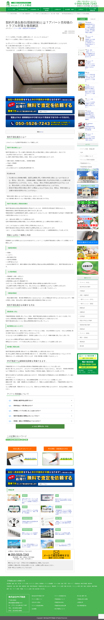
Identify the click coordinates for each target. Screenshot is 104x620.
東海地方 (82, 341)
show (41, 131)
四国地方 (82, 329)
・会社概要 (33, 608)
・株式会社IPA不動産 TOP (37, 595)
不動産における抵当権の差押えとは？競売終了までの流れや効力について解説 (90, 43)
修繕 (13, 583)
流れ (16, 583)
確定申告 (90, 583)
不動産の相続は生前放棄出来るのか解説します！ (30, 522)
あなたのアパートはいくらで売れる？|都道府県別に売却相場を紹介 (63, 500)
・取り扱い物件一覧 (81, 595)
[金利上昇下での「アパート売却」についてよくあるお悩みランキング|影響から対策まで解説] (14, 497)
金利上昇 (25, 495)
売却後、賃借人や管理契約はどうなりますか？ (27, 421)
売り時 (19, 583)
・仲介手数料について (59, 608)
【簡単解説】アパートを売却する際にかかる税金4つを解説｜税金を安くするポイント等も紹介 (63, 512)
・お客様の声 (79, 602)
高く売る (42, 589)
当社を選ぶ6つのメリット (22, 449)
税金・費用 (58, 506)
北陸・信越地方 (84, 295)
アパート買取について (89, 99)
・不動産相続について (59, 599)
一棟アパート (70, 583)
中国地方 (82, 291)
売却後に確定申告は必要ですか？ (23, 400)
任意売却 (89, 586)
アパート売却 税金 (58, 583)
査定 (23, 439)
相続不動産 (94, 586)
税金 (85, 586)
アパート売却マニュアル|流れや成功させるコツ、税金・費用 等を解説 (30, 511)
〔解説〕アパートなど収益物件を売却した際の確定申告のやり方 (63, 523)
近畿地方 (82, 312)
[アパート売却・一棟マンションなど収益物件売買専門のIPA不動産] (19, 4)
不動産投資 (77, 583)
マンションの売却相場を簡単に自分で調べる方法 (90, 138)
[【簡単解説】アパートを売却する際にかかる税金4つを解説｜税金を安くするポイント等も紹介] (47, 509)
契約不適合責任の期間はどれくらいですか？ (27, 416)
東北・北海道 (84, 337)
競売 (17, 586)
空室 (33, 589)
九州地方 (82, 316)
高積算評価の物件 (85, 325)
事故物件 (54, 586)
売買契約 (41, 583)
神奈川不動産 (84, 583)
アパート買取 (16, 589)
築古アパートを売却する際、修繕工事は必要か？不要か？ (63, 533)
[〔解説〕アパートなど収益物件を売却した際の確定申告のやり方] (47, 521)
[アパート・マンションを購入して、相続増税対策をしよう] (47, 544)
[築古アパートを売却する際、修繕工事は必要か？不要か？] (47, 533)
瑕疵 (26, 439)
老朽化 (37, 583)
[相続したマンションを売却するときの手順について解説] (14, 532)
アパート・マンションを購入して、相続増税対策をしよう (63, 545)
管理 (65, 583)
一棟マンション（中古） (87, 299)
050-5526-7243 (19, 554)
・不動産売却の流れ (58, 602)
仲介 (11, 589)
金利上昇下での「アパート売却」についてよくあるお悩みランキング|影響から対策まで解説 (30, 501)
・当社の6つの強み (35, 602)
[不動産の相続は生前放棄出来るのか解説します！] (14, 521)
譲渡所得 (24, 586)
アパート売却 (9, 439)
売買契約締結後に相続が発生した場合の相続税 (90, 128)
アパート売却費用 (49, 583)
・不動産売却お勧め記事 (59, 605)
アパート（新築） (85, 333)
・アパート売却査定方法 (59, 595)
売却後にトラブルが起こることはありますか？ (27, 410)
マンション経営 (27, 589)
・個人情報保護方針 (81, 605)
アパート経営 (60, 586)
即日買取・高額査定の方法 (58, 449)
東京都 (82, 346)
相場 (57, 495)
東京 (82, 586)
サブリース (31, 583)
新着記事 (93, 19)
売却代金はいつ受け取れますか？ (23, 405)
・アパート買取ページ (36, 599)
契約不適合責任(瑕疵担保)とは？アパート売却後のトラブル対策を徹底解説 (90, 116)
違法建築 (9, 583)
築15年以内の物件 (85, 286)
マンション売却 (76, 586)
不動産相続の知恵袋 (27, 518)
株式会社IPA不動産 (17, 597)
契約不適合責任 (17, 439)
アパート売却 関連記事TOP (21, 28)
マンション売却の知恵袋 (89, 37)
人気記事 (82, 19)
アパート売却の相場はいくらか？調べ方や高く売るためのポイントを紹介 (30, 546)
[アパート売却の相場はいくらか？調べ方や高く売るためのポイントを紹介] (14, 544)
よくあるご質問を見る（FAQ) (40, 426)
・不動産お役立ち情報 (82, 599)
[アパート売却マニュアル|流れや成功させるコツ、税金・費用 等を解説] (14, 509)
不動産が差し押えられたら (44, 586)
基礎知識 (33, 28)
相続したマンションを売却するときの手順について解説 (30, 533)
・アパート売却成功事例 (37, 605)
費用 (8, 589)
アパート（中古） (85, 282)
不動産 (21, 589)
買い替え (69, 586)
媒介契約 (37, 589)
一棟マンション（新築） (87, 303)
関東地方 (82, 308)
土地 (14, 586)
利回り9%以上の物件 (86, 320)
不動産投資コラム (60, 541)
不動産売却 (9, 586)
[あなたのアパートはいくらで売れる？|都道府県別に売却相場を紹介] (47, 497)
